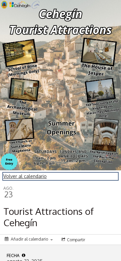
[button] (23, 255)
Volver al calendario (25, 176)
